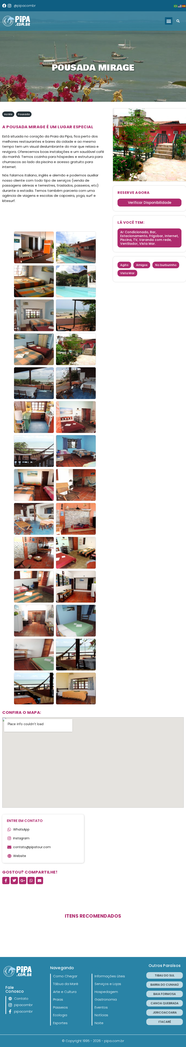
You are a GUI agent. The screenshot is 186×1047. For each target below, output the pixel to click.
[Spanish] (184, 5)
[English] (180, 5)
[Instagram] (9, 6)
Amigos (141, 265)
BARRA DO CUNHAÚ (164, 985)
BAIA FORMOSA (164, 994)
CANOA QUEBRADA (165, 1003)
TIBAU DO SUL (164, 975)
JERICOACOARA (165, 1012)
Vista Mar (127, 273)
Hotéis (8, 114)
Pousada (24, 114)
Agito (124, 265)
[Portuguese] (176, 5)
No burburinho (165, 265)
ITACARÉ (164, 1022)
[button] (168, 21)
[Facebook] (4, 6)
